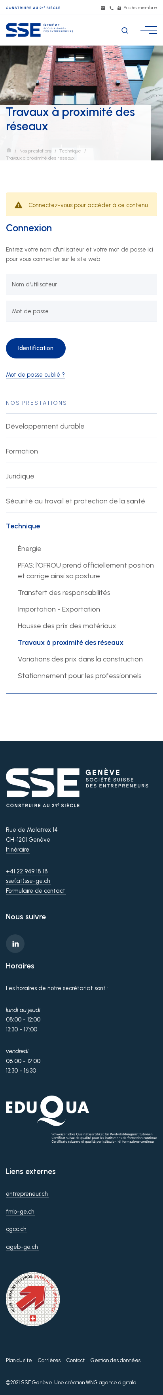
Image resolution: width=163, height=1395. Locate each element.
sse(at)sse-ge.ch (28, 880)
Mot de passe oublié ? (35, 374)
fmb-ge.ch (20, 1211)
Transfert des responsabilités (64, 592)
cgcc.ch (16, 1229)
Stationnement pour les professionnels (80, 675)
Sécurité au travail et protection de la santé (75, 501)
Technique (70, 151)
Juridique (20, 476)
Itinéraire (17, 849)
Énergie (30, 548)
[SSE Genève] (39, 30)
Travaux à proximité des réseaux (70, 642)
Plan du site (19, 1360)
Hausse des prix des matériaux (67, 625)
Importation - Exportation (59, 609)
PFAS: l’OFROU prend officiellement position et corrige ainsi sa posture (86, 570)
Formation (22, 451)
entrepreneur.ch (27, 1193)
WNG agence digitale (111, 1382)
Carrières (49, 1360)
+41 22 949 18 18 (27, 871)
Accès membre (139, 7)
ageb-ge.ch (22, 1246)
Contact (75, 1360)
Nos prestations (35, 151)
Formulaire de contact (35, 890)
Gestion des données (115, 1360)
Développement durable (45, 426)
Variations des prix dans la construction (80, 659)
